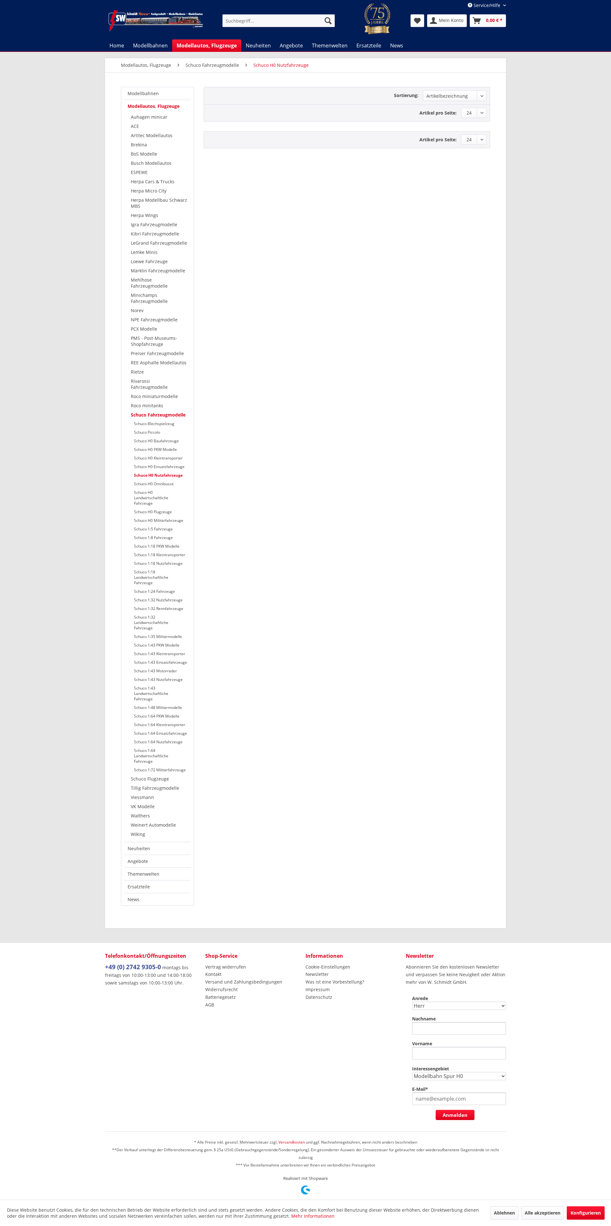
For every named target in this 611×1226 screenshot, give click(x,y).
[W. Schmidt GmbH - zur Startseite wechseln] (155, 20)
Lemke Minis (144, 252)
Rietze (137, 372)
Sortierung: (406, 95)
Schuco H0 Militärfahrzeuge (158, 520)
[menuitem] (278, 20)
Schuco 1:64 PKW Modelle (156, 716)
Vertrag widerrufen (225, 967)
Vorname (422, 1043)
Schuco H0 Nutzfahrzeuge (158, 475)
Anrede (420, 998)
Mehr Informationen (312, 1216)
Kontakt (213, 974)
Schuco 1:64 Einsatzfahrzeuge (160, 733)
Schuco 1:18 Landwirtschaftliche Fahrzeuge (151, 577)
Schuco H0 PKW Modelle (155, 449)
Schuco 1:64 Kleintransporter (159, 724)
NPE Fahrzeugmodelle (154, 320)
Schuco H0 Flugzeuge (153, 512)
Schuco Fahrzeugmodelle (158, 415)
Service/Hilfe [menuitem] (487, 5)
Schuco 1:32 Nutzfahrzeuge (158, 600)
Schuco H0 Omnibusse (154, 484)
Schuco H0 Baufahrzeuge (156, 441)
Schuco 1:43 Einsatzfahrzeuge (160, 662)
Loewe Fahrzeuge (149, 261)
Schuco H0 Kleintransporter (158, 458)
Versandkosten (291, 1142)
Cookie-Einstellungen (328, 967)
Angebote (138, 861)
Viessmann (142, 797)
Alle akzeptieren (542, 1213)
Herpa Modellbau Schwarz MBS (159, 203)
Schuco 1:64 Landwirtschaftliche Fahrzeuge (151, 756)
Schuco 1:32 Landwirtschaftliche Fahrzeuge (151, 622)
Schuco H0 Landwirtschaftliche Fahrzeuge (151, 498)
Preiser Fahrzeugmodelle (157, 353)
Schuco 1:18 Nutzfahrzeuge (158, 563)
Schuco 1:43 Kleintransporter (159, 653)
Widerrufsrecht (221, 989)
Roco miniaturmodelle (154, 396)
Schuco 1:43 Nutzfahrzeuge (158, 679)
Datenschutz (319, 997)
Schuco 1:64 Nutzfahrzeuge (158, 742)
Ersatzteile (139, 887)
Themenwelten (143, 874)
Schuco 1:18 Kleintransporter (159, 554)
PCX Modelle (144, 329)
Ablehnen (504, 1213)
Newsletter (317, 974)
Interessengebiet (430, 1069)
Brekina (139, 145)
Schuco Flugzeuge (150, 779)
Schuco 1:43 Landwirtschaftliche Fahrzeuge (151, 693)
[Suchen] (328, 20)
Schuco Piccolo (147, 432)
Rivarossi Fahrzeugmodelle (149, 384)
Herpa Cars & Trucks (152, 182)
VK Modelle (143, 806)
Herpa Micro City (148, 191)
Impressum (318, 989)
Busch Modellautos (151, 163)
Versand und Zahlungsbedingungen (243, 982)
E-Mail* (420, 1089)
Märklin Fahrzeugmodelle (158, 271)
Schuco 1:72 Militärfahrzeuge (160, 770)
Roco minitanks (147, 406)
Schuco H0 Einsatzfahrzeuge (159, 466)
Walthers (140, 816)
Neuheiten (139, 848)
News (133, 899)
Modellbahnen (143, 93)
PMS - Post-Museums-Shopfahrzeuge (154, 341)
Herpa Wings (144, 215)
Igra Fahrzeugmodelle (154, 224)
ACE (135, 126)
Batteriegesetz (220, 997)
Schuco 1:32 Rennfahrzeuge (158, 608)
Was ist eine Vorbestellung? (335, 982)
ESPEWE (139, 172)
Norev (137, 310)
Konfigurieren (586, 1213)
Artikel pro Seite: (438, 113)
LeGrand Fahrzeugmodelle (159, 243)
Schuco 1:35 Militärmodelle (158, 636)
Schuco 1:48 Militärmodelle (158, 707)
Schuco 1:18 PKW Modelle (156, 546)
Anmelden (455, 1115)
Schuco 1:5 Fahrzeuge (153, 529)
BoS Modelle (144, 154)
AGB (209, 1005)
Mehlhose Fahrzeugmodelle (149, 283)
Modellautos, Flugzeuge (153, 106)
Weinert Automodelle (153, 825)
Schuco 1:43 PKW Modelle (156, 645)
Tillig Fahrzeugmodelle (155, 788)
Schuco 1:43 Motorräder (155, 671)
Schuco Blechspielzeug (154, 423)
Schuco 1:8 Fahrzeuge (153, 537)
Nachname (424, 1019)
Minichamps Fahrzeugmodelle (149, 298)
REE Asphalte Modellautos (158, 363)
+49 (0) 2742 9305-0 (133, 967)
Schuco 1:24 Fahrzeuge (154, 591)
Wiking (138, 834)
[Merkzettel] (417, 20)
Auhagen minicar (149, 117)
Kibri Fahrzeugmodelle (155, 234)
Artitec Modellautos (151, 135)
